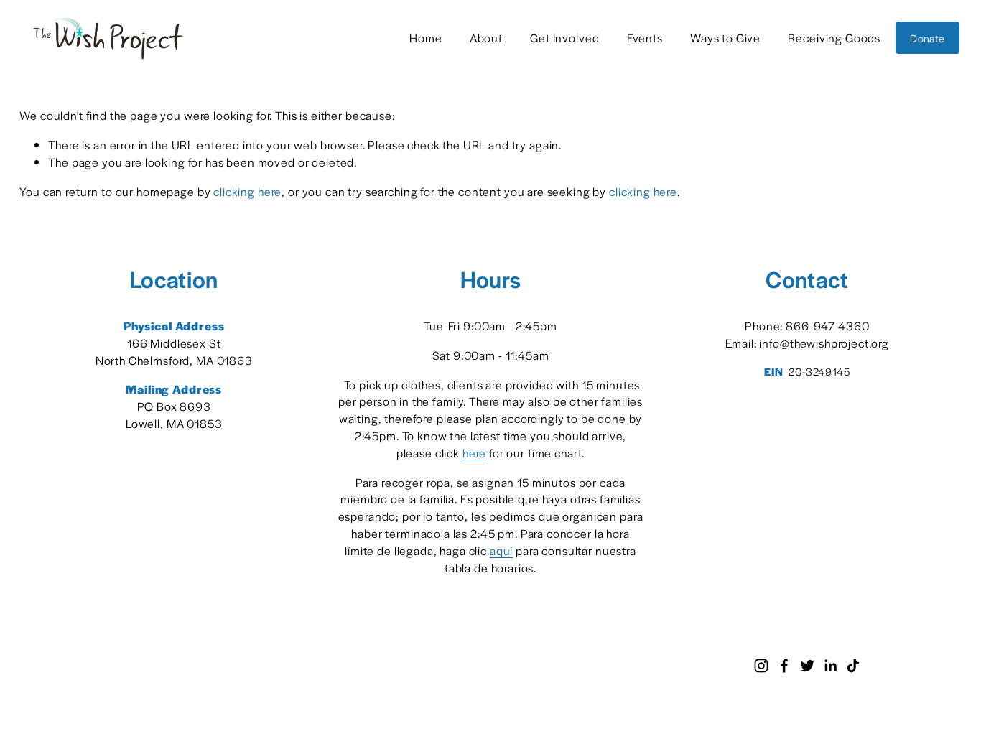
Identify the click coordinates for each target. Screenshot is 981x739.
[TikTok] (853, 666)
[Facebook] (784, 666)
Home (425, 37)
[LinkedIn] (830, 666)
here (474, 453)
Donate (927, 38)
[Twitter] (807, 666)
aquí (501, 550)
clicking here (247, 191)
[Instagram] (761, 666)
